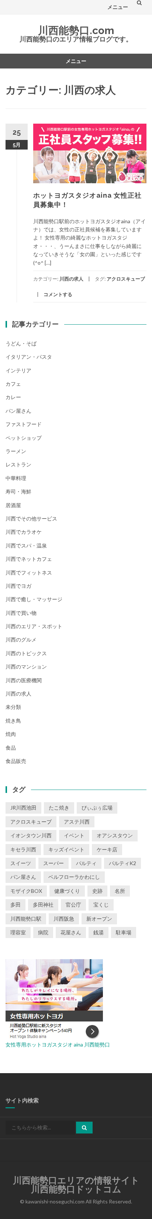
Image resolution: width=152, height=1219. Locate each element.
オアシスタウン (115, 835)
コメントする (58, 294)
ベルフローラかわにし (74, 877)
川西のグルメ (21, 639)
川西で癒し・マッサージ (34, 599)
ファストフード (24, 424)
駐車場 (123, 932)
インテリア (18, 370)
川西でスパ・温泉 (26, 545)
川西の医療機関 (24, 680)
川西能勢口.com (76, 30)
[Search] (84, 1127)
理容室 (18, 932)
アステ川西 (77, 821)
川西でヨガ (18, 586)
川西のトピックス (26, 653)
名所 (120, 891)
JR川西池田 (23, 807)
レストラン (18, 464)
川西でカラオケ (24, 532)
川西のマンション (26, 666)
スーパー (53, 863)
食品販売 (16, 761)
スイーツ (20, 863)
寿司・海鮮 (18, 491)
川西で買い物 (21, 613)
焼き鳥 (13, 720)
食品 (11, 747)
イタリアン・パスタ (29, 357)
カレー (13, 397)
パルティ (86, 863)
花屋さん (71, 932)
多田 (15, 904)
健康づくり (67, 891)
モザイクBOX (26, 891)
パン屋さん (18, 411)
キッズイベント (66, 849)
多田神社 (43, 904)
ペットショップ (24, 438)
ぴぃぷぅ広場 (97, 807)
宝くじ (101, 904)
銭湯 (98, 932)
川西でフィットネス (29, 572)
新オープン (99, 918)
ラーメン (16, 451)
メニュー (117, 6)
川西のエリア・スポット (34, 626)
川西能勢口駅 (25, 918)
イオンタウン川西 (31, 835)
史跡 (97, 891)
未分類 (13, 707)
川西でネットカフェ (29, 559)
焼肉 (11, 734)
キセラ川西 (23, 849)
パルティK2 (122, 863)
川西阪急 (63, 918)
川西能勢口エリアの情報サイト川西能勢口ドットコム (76, 1185)
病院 (43, 932)
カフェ (13, 384)
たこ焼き (59, 807)
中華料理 (16, 478)
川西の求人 (71, 279)
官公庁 (73, 904)
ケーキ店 (107, 849)
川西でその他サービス (31, 518)
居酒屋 (13, 505)
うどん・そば (21, 343)
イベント (74, 835)
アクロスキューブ (126, 279)
